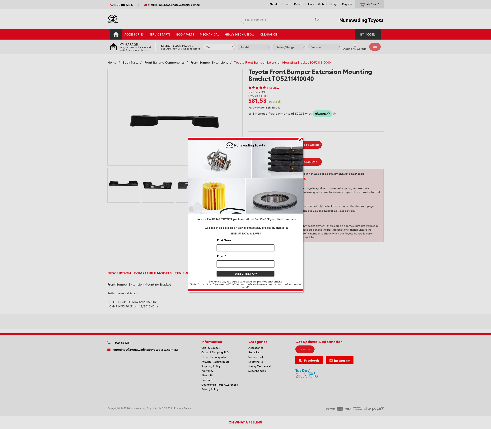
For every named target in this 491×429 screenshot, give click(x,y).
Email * (221, 256)
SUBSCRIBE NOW (245, 273)
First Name (224, 240)
